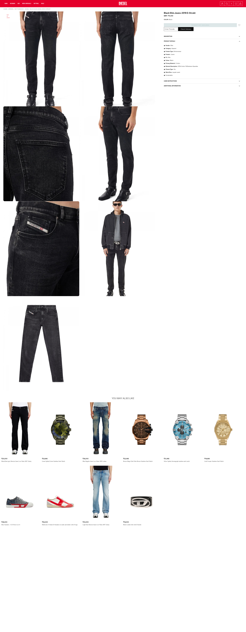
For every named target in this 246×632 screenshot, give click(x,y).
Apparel (11, 9)
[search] (227, 4)
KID (19, 3)
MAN (6, 3)
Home (5, 9)
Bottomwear (19, 9)
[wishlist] (236, 4)
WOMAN (12, 3)
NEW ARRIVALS (26, 3)
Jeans (27, 9)
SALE (42, 3)
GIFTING (36, 3)
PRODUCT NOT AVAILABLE (200, 25)
